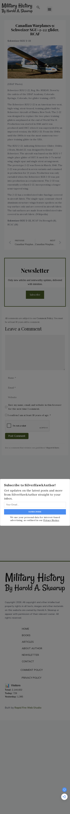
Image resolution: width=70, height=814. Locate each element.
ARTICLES (28, 641)
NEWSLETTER (30, 654)
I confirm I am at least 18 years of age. (29, 415)
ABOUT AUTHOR (32, 648)
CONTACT (28, 661)
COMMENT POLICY (32, 669)
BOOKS (26, 635)
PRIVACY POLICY (31, 677)
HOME (25, 628)
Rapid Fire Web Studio (27, 707)
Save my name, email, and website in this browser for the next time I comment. (35, 406)
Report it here (52, 447)
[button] (38, 7)
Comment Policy (45, 318)
